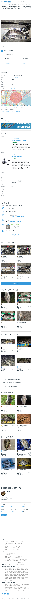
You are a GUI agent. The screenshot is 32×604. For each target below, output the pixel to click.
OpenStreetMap (19, 105)
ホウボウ (24, 167)
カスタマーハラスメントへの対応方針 (14, 556)
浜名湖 (10, 585)
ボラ (26, 147)
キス (15, 164)
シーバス (13, 144)
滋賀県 (10, 574)
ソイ (17, 147)
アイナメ (23, 147)
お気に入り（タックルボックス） (13, 546)
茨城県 (10, 569)
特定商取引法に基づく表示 (20, 559)
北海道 (6, 568)
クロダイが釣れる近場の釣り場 (12, 383)
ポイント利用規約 (9, 559)
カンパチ (17, 149)
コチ (27, 146)
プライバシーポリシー (19, 553)
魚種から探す (21, 543)
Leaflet (14, 105)
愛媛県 (18, 577)
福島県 (6, 569)
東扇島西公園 (19, 584)
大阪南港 (26, 588)
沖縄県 (11, 580)
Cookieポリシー (9, 554)
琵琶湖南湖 (26, 584)
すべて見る (16, 283)
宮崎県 (22, 578)
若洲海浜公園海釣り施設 (20, 587)
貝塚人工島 (21, 588)
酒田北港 (15, 588)
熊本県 (14, 578)
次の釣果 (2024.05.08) (24, 64)
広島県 (23, 575)
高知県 (22, 577)
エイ (21, 149)
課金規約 (7, 560)
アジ (19, 146)
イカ (17, 144)
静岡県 (22, 572)
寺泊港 (6, 588)
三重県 (6, 574)
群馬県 (18, 569)
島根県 (15, 575)
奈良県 (26, 574)
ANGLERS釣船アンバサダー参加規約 (19, 560)
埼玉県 (22, 569)
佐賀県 (6, 578)
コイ (24, 146)
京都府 (14, 574)
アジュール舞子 (16, 590)
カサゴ (25, 162)
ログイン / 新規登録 (23, 1)
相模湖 (6, 584)
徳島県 (10, 577)
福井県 (6, 572)
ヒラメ (21, 146)
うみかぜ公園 (12, 584)
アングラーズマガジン (10, 547)
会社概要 (16, 564)
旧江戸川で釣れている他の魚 (11, 379)
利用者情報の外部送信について (12, 557)
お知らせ (11, 564)
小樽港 (22, 590)
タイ (12, 77)
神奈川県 (11, 571)
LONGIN (3, 121)
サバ (19, 147)
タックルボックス (9, 544)
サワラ (26, 144)
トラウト (20, 144)
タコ (13, 165)
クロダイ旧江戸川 (15, 111)
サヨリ (19, 168)
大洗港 (10, 588)
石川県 (23, 571)
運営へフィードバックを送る (12, 549)
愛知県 (26, 572)
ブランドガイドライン (10, 562)
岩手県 (14, 568)
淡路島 (18, 585)
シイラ (19, 165)
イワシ (21, 167)
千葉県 (26, 569)
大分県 (18, 578)
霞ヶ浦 (6, 585)
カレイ (17, 167)
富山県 (19, 571)
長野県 (14, 572)
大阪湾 (14, 585)
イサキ (28, 167)
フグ (22, 168)
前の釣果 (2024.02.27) (8, 64)
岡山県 (19, 575)
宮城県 (18, 568)
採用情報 (21, 564)
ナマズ (13, 162)
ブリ (24, 144)
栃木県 (14, 569)
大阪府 (18, 574)
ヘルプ (6, 553)
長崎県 (10, 578)
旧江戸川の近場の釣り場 (10, 386)
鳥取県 (11, 575)
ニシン (24, 149)
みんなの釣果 (12, 541)
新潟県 (15, 571)
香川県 (14, 577)
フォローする (4, 515)
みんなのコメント (8, 54)
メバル (13, 146)
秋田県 (22, 568)
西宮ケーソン (8, 590)
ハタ (24, 164)
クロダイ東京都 (5, 111)
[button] (3, 92)
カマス (16, 165)
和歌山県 (7, 575)
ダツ (29, 147)
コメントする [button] (24, 58)
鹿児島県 (7, 580)
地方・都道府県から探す (11, 543)
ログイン (19, 547)
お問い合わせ (20, 562)
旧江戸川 (13, 88)
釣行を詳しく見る (16, 235)
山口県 (6, 577)
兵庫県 (22, 574)
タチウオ (13, 147)
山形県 (26, 568)
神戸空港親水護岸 (9, 587)
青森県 (10, 568)
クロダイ (17, 77)
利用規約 (11, 553)
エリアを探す (19, 541)
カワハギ (28, 165)
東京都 (13, 86)
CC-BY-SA (29, 105)
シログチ (13, 149)
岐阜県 (18, 572)
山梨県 (10, 572)
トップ (6, 541)
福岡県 (26, 577)
